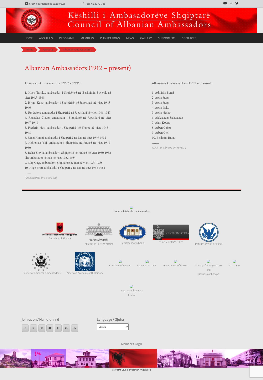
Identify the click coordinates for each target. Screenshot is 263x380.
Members (87, 38)
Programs (66, 38)
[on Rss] (74, 328)
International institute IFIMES (131, 292)
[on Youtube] (49, 328)
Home (29, 38)
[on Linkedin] (66, 328)
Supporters (166, 38)
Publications (110, 38)
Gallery (146, 38)
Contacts (189, 38)
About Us (46, 38)
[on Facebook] (25, 328)
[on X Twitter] (33, 328)
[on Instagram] (41, 328)
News (130, 38)
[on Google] (58, 328)
